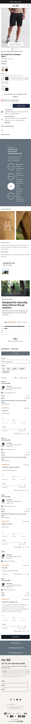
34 (22, 78)
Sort (15, 377)
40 (6, 82)
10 (6, 89)
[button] (2, 5)
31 (10, 78)
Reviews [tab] (5, 349)
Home (2, 51)
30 (6, 78)
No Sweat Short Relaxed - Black (14, 388)
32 (14, 78)
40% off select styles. (15, 1)
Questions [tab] (14, 349)
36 (26, 78)
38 (2, 82)
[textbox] (15, 361)
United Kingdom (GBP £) (14, 707)
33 (18, 78)
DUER (17, 719)
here (12, 676)
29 (2, 78)
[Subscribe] (27, 672)
